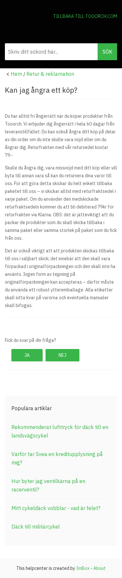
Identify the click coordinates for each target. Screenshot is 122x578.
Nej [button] (62, 355)
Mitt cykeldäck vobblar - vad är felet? (55, 508)
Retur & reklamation (50, 74)
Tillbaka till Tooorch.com (85, 16)
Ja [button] (27, 355)
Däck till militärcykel (35, 526)
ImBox (82, 568)
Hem (16, 74)
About (99, 568)
